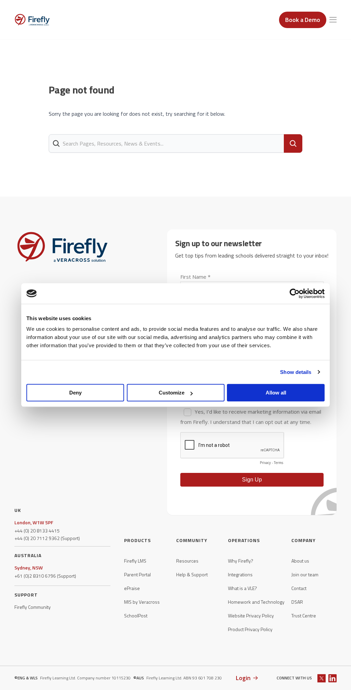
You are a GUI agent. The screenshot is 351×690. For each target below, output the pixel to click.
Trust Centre (303, 615)
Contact (298, 588)
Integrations (240, 574)
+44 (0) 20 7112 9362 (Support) (47, 538)
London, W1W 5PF (33, 522)
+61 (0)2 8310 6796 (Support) (45, 576)
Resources (187, 560)
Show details (295, 372)
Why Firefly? (240, 560)
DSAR (297, 602)
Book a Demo (302, 19)
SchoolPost (135, 615)
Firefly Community (32, 607)
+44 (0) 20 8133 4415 (37, 530)
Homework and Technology (256, 602)
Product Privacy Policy (250, 629)
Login (243, 677)
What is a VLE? (242, 588)
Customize (171, 393)
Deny (75, 393)
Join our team (304, 574)
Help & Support (192, 574)
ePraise (132, 588)
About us (300, 560)
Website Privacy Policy (251, 615)
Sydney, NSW (28, 567)
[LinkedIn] (332, 678)
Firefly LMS (135, 560)
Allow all (276, 393)
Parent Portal (137, 574)
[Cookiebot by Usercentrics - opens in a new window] (295, 293)
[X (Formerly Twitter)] (321, 678)
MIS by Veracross (142, 602)
